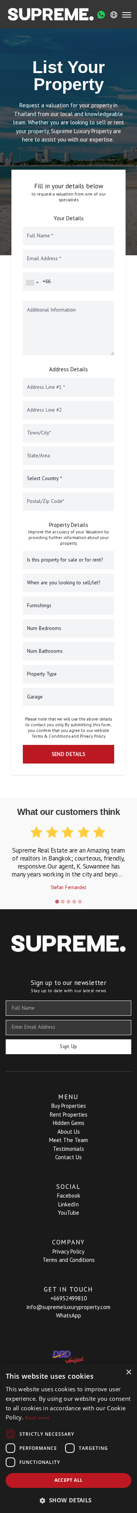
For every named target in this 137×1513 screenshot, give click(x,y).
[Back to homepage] (51, 14)
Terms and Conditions (69, 1259)
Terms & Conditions (51, 736)
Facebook (68, 1195)
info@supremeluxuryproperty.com (68, 1307)
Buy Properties (68, 1105)
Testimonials (68, 1148)
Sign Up (68, 1046)
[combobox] (32, 282)
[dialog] (68, 1438)
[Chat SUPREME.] (101, 15)
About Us (68, 1131)
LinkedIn (68, 1204)
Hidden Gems (68, 1122)
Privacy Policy (92, 736)
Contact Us (68, 1157)
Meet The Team (68, 1140)
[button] (57, 902)
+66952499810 (68, 1298)
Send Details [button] (69, 754)
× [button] (128, 1372)
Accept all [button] (68, 1480)
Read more (37, 1417)
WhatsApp (68, 1315)
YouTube (68, 1212)
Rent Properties (69, 1114)
